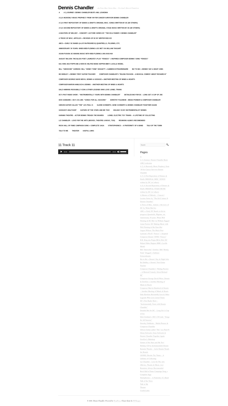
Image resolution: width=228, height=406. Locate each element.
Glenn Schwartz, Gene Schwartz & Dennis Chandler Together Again (127, 105)
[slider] (123, 151)
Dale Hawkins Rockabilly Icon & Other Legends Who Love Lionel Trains (90, 90)
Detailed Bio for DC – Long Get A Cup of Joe (143, 95)
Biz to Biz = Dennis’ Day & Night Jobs (147, 69)
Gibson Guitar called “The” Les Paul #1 (76, 105)
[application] (93, 151)
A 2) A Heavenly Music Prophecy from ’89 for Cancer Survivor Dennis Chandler (93, 18)
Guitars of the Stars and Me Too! (95, 110)
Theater (75, 131)
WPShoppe (136, 401)
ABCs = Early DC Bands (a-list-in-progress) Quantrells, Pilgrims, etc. (89, 43)
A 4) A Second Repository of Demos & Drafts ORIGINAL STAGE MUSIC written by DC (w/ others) (99, 28)
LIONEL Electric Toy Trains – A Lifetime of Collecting (131, 115)
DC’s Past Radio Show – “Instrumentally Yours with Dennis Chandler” (89, 95)
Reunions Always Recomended (132, 120)
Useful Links (88, 131)
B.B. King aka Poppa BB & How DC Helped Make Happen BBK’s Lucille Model (91, 64)
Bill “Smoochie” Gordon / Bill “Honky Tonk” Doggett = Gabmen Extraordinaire (93, 69)
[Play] (61, 152)
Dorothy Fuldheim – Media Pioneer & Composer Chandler (135, 100)
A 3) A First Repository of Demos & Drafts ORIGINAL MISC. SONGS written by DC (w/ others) (98, 23)
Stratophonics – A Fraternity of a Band (125, 125)
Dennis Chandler (76, 7)
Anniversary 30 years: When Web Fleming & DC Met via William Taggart (90, 48)
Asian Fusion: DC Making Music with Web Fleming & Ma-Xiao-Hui (86, 54)
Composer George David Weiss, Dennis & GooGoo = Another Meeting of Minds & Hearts (97, 79)
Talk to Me (63, 131)
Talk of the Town (154, 125)
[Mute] (118, 152)
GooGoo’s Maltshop (67, 110)
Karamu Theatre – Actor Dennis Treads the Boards (81, 115)
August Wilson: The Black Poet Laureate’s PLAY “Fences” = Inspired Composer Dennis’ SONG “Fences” (103, 59)
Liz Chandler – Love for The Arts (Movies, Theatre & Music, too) (87, 120)
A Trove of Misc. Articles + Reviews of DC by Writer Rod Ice (85, 38)
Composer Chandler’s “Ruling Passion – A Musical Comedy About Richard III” (133, 74)
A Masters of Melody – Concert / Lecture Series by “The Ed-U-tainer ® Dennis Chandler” (98, 33)
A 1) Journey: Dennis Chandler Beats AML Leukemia (86, 12)
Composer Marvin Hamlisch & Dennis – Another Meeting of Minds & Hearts (91, 84)
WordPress (117, 401)
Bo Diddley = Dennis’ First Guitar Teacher (77, 74)
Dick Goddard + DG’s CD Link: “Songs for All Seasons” (82, 100)
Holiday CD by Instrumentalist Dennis (130, 110)
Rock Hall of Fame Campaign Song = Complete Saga (81, 125)
